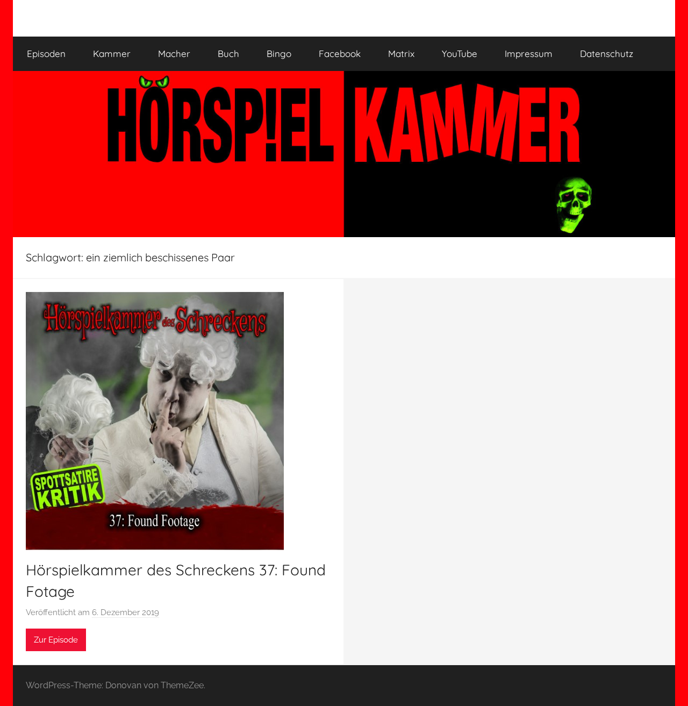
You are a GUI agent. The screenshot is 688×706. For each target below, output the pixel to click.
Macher (174, 53)
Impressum (529, 53)
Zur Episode (56, 640)
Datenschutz (606, 53)
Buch (228, 53)
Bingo (279, 53)
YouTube (459, 53)
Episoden (46, 53)
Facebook (340, 53)
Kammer (112, 53)
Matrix (401, 53)
